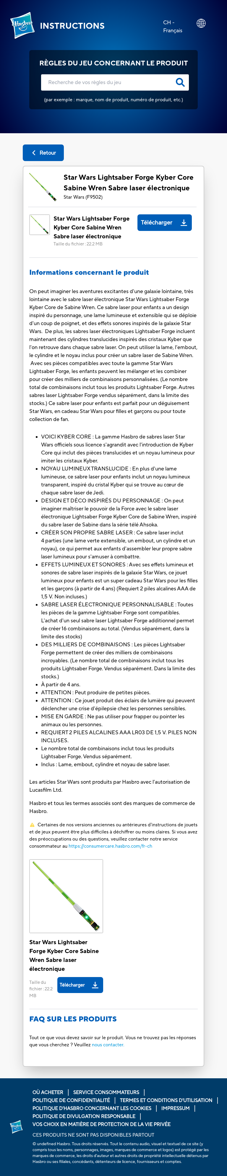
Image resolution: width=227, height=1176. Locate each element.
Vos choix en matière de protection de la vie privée (102, 1124)
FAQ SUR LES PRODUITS (73, 1019)
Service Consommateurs (106, 1092)
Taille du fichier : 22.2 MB (78, 244)
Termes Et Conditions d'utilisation (166, 1100)
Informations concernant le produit (89, 272)
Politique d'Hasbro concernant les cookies (92, 1108)
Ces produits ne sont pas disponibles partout (93, 1135)
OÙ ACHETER (48, 1092)
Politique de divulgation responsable (84, 1116)
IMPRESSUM (175, 1108)
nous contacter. (108, 1045)
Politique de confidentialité (71, 1100)
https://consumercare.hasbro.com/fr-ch (110, 846)
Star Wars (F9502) (83, 197)
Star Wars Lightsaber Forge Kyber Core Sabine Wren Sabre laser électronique (129, 183)
